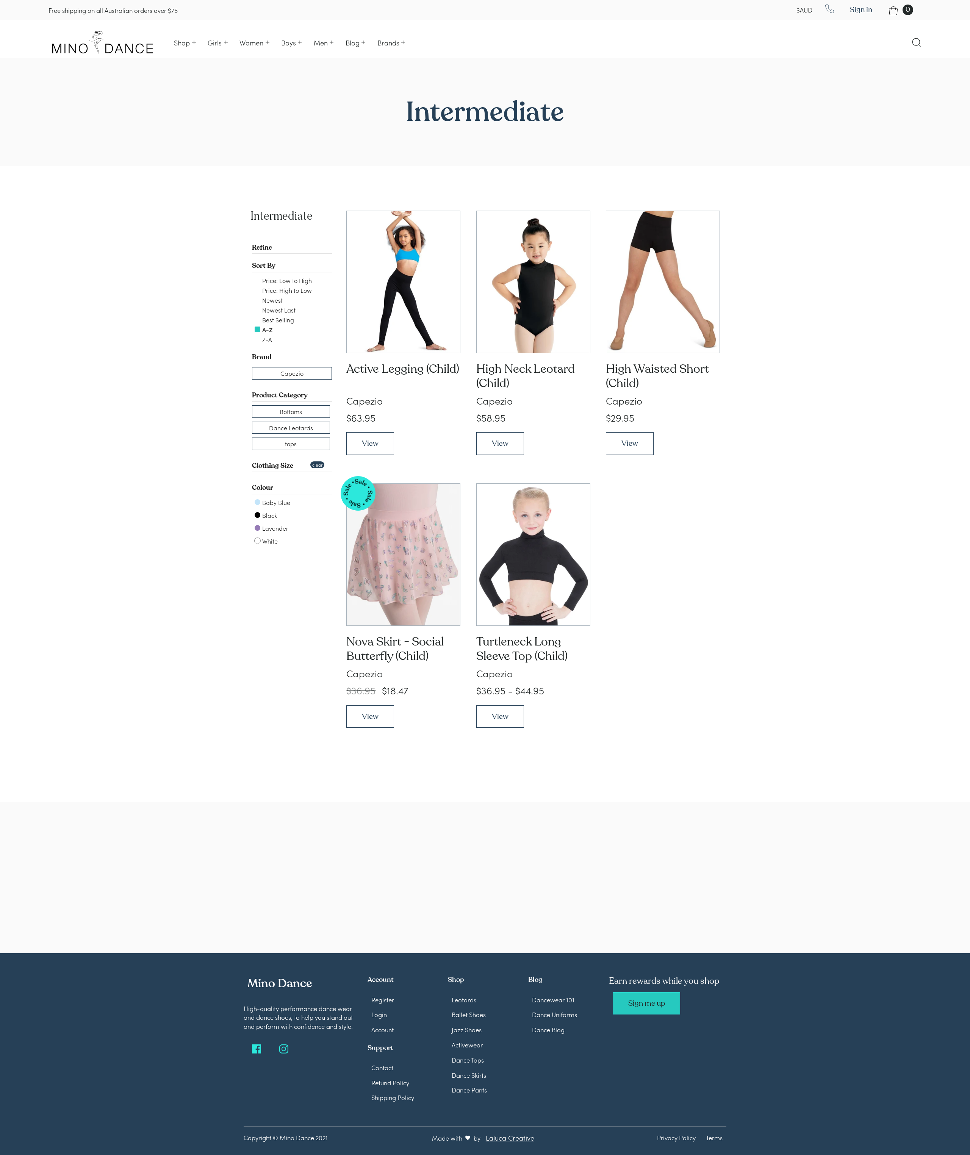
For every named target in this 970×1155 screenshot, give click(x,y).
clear (317, 464)
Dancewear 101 (553, 999)
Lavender (274, 528)
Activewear (467, 1044)
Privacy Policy (676, 1137)
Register (382, 999)
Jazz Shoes (467, 1029)
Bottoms (291, 411)
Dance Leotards (291, 428)
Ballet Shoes (469, 1014)
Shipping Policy (392, 1097)
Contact (382, 1067)
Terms (714, 1137)
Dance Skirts (469, 1075)
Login (379, 1014)
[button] (185, 42)
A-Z (266, 329)
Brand (262, 356)
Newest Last (278, 310)
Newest (272, 300)
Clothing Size (272, 465)
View (370, 443)
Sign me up (646, 1003)
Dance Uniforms (554, 1014)
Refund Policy (390, 1082)
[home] (102, 42)
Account (382, 1029)
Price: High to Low (286, 290)
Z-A (266, 339)
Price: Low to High (286, 280)
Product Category (280, 395)
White (269, 541)
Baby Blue (275, 502)
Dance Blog (548, 1029)
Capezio (292, 373)
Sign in (861, 10)
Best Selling (277, 320)
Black (269, 515)
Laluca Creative (510, 1137)
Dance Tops (468, 1059)
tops (291, 443)
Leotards (464, 999)
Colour (262, 487)
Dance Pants (469, 1089)
